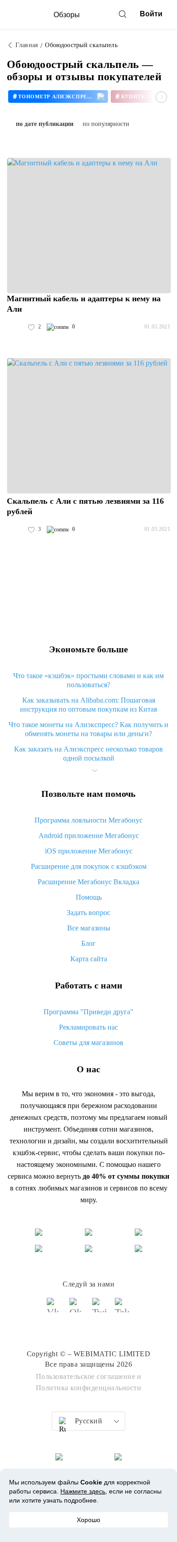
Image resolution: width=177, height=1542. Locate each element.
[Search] (122, 14)
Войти (151, 14)
